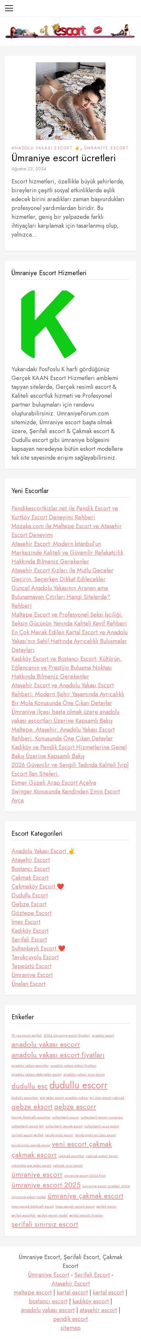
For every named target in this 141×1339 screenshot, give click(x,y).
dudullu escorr (79, 1085)
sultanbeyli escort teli (27, 1126)
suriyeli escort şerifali (27, 1135)
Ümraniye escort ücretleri (63, 158)
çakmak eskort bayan (102, 1156)
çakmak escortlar (71, 1156)
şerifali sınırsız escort (44, 1224)
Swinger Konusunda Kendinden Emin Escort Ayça (65, 796)
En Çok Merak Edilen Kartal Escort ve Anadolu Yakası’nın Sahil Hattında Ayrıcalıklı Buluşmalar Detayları (69, 641)
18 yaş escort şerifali (26, 1035)
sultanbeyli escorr (65, 1117)
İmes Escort (25, 922)
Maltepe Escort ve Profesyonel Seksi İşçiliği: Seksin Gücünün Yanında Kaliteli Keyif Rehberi (69, 619)
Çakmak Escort (30, 877)
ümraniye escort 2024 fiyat (85, 1175)
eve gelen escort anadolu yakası (64, 1097)
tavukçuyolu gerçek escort (30, 1145)
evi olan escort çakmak (107, 1097)
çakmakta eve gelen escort (31, 1165)
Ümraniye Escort (106, 148)
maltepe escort (33, 1292)
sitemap (71, 1328)
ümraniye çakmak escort (85, 1196)
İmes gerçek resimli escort (75, 1206)
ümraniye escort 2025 (46, 1185)
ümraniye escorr (37, 1174)
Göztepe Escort (31, 913)
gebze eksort (31, 1106)
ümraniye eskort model (28, 1197)
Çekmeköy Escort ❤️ (37, 886)
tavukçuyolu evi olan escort (95, 1135)
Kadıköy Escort (30, 931)
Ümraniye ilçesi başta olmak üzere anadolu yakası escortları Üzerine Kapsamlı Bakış (65, 716)
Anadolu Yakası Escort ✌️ (45, 148)
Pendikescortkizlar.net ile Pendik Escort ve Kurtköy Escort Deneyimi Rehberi (64, 513)
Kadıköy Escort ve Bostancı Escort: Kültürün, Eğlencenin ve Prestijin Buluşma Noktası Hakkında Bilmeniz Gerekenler (66, 668)
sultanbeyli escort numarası (102, 1117)
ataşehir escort (98, 1310)
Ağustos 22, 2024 (28, 168)
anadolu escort (103, 1035)
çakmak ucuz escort (68, 1165)
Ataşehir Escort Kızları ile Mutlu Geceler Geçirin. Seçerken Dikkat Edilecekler (62, 574)
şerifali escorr (106, 1206)
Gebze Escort (29, 904)
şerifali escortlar (23, 1215)
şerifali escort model (52, 1215)
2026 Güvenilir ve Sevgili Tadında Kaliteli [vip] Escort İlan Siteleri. (70, 769)
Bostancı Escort (30, 869)
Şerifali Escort (29, 939)
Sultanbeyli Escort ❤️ (38, 948)
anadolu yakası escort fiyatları (58, 1055)
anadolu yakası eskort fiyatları (73, 1065)
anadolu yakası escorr (45, 1044)
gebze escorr (75, 1106)
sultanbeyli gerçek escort (64, 1126)
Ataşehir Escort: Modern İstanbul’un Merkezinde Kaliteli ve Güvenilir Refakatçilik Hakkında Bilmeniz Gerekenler (67, 553)
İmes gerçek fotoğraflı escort (32, 1206)
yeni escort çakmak (82, 1144)
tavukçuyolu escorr (59, 1135)
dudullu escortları (24, 1097)
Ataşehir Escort (30, 860)
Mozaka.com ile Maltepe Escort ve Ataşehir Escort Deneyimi (66, 530)
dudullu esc (29, 1086)
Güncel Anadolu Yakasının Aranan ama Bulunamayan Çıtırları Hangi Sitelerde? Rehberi (60, 597)
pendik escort (70, 1319)
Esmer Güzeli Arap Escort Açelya (53, 782)
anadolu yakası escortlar (30, 1065)
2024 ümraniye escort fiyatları (67, 1035)
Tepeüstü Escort (31, 966)
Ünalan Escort (28, 984)
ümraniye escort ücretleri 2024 (106, 1186)
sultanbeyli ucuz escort (101, 1126)
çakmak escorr (34, 1155)
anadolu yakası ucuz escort (84, 1074)
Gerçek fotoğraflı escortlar (30, 1117)
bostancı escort (48, 1301)
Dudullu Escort (29, 895)
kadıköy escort (90, 1301)
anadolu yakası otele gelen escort (36, 1074)
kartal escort (72, 1292)
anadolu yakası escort (48, 1310)
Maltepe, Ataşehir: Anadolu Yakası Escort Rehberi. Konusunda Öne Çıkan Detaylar (63, 734)
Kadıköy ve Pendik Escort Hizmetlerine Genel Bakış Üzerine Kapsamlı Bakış (69, 751)
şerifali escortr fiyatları (86, 1215)
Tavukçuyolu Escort (35, 957)
